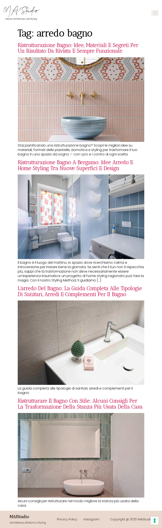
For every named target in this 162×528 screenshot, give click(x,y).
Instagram (91, 519)
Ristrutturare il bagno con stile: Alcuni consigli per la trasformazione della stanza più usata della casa (80, 404)
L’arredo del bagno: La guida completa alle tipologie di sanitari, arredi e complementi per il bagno (80, 291)
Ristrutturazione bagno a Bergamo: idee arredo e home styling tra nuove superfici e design (75, 165)
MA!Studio (19, 516)
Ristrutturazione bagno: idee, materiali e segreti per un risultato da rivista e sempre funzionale (78, 48)
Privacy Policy (67, 519)
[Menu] (155, 13)
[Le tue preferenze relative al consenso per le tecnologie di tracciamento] (155, 521)
